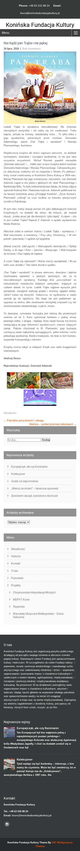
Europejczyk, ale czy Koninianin (29, 466)
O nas (14, 570)
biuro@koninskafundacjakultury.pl (40, 13)
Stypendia (19, 606)
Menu (5, 32)
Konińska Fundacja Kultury (40, 24)
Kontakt (15, 563)
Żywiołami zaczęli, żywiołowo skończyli (34, 495)
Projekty (16, 585)
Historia (15, 556)
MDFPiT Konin (21, 599)
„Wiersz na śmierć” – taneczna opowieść (34, 488)
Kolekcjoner (18, 473)
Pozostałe (17, 578)
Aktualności (10, 413)
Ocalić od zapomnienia (24, 481)
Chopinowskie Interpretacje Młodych (34, 592)
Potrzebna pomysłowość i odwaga (24, 420)
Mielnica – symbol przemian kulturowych (52, 424)
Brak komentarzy (31, 48)
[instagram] (7, 824)
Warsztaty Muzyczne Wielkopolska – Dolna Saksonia (38, 615)
